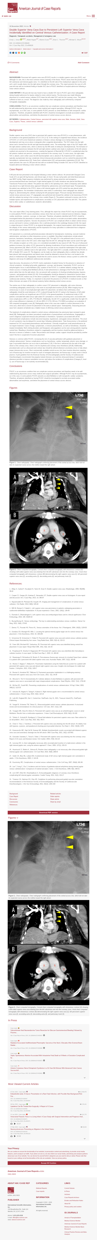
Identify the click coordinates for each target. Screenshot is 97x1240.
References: (14, 805)
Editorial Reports (41, 1188)
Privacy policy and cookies (73, 1207)
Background (14, 794)
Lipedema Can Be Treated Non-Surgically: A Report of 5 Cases (32, 1106)
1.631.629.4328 (18, 1215)
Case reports (40, 1191)
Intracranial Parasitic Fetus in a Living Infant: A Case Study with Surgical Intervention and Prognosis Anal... (47, 1117)
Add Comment (83, 63)
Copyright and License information (43, 49)
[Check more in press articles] (85, 1078)
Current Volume (69, 1188)
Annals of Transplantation (72, 1218)
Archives (67, 1194)
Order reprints (55, 796)
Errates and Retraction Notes (73, 1200)
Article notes (27, 49)
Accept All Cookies (48, 1163)
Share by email (55, 802)
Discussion (13, 799)
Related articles (55, 794)
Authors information (15, 49)
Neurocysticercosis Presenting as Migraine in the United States (32, 1129)
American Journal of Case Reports (75, 1224)
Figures (12, 817)
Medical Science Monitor (72, 1221)
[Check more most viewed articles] (85, 1139)
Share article (54, 799)
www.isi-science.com (18, 1220)
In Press (67, 1191)
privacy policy (62, 1158)
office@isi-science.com (20, 1217)
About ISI (67, 1203)
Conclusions (14, 802)
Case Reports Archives (71, 1197)
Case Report (14, 796)
